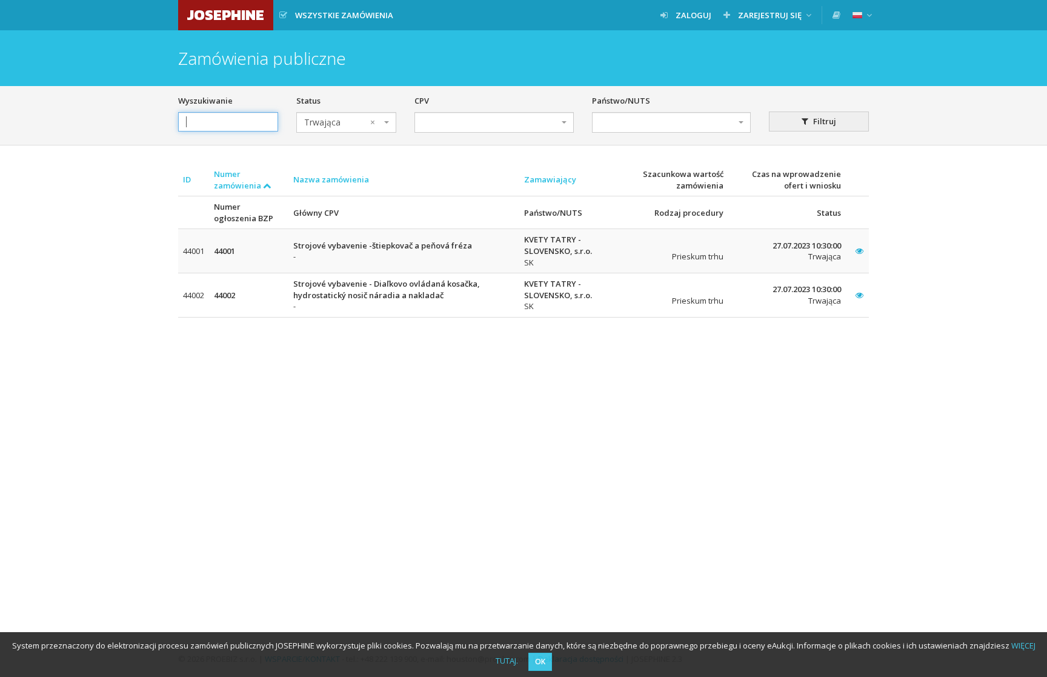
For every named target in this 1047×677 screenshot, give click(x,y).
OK (540, 661)
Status (308, 100)
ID (187, 179)
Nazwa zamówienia (331, 179)
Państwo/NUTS (621, 100)
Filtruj (823, 121)
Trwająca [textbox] (339, 122)
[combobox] (346, 122)
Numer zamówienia (238, 179)
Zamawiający (550, 179)
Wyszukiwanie (205, 100)
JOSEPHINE (225, 14)
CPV (421, 100)
